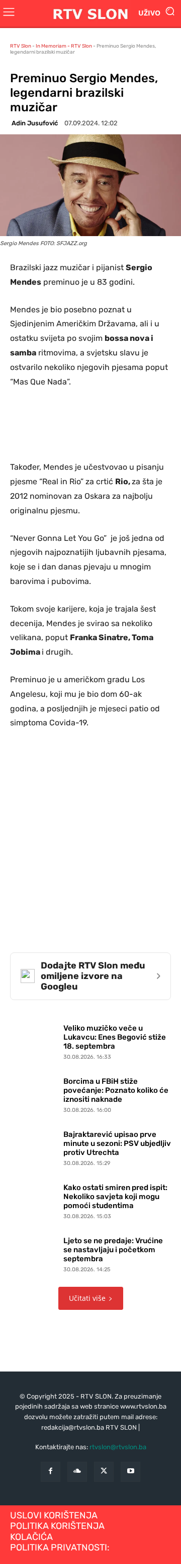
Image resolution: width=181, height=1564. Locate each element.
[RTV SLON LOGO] (90, 13)
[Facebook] (50, 1471)
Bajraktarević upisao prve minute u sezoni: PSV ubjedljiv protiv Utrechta (117, 1143)
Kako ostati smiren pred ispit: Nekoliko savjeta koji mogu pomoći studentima (115, 1196)
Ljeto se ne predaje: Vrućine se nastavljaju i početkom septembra (113, 1249)
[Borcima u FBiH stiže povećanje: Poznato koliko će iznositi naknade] (34, 1093)
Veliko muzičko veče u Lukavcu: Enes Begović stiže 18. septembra (114, 1037)
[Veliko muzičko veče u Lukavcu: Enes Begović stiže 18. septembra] (34, 1040)
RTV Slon (20, 46)
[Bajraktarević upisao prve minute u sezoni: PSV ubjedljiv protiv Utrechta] (34, 1146)
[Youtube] (130, 1471)
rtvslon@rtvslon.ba (117, 1447)
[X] (104, 1471)
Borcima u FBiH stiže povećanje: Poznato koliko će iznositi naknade (115, 1090)
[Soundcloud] (77, 1471)
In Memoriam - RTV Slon (64, 46)
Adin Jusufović (35, 123)
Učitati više (87, 1298)
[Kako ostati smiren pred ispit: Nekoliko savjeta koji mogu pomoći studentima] (34, 1200)
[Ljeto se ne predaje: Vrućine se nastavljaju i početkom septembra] (34, 1253)
